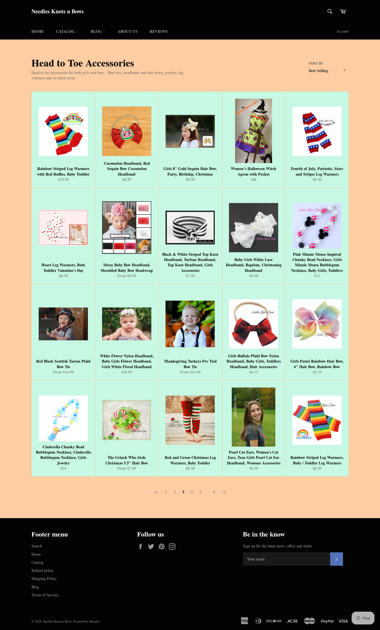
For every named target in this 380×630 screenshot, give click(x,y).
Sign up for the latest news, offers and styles (277, 545)
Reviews (159, 31)
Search (36, 545)
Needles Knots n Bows (57, 11)
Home (37, 31)
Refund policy (42, 570)
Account (343, 31)
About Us (127, 31)
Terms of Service (44, 594)
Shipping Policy (44, 578)
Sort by (316, 63)
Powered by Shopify (86, 621)
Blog (97, 31)
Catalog (66, 31)
